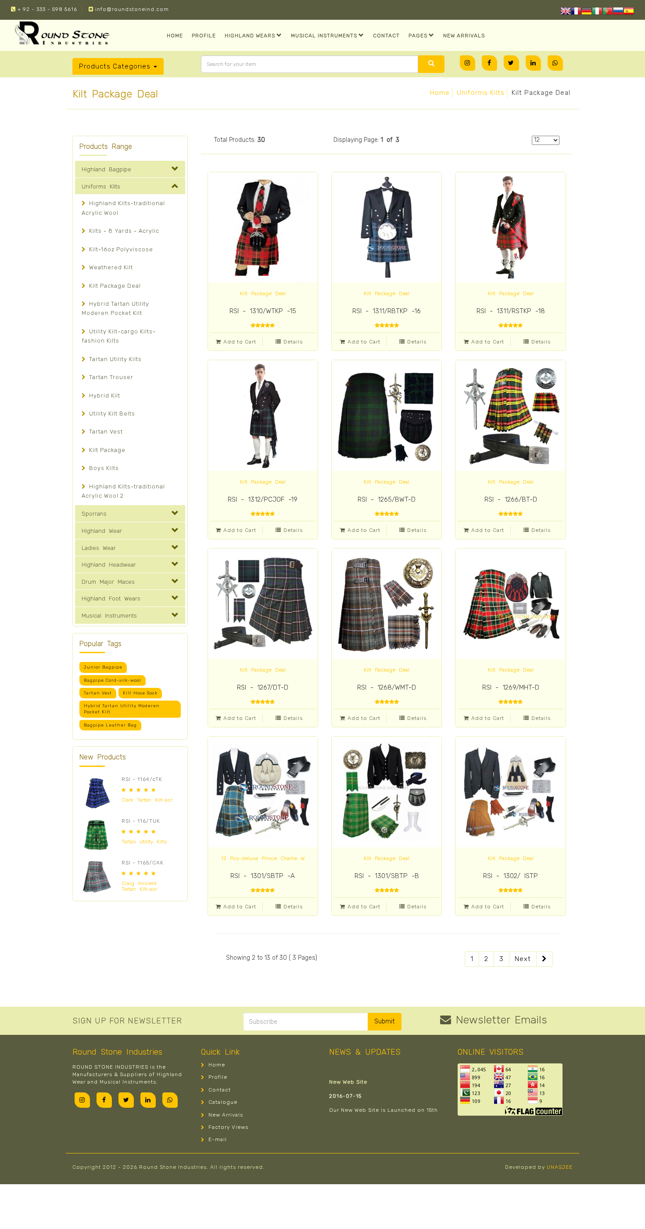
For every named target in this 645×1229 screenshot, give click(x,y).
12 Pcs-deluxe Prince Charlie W (263, 858)
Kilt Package (106, 450)
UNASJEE (560, 1167)
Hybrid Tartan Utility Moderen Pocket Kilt (122, 709)
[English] (565, 12)
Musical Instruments (324, 36)
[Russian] (618, 12)
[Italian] (597, 12)
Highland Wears (250, 36)
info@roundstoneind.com (131, 9)
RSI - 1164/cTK (142, 779)
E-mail (217, 1139)
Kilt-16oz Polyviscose (120, 249)
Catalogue (222, 1102)
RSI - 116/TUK (141, 821)
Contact (386, 36)
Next (523, 959)
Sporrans (94, 513)
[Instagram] (467, 63)
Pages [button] (417, 36)
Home (175, 36)
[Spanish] (629, 12)
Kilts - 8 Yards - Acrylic (123, 231)
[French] (576, 12)
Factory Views (227, 1127)
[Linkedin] (533, 63)
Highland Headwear (109, 564)
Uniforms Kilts (481, 93)
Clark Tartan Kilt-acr (147, 800)
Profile (204, 36)
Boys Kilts (103, 468)
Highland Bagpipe (106, 169)
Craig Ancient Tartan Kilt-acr (139, 886)
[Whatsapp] (555, 63)
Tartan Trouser (110, 377)
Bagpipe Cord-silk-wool (112, 680)
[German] (586, 12)
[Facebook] (489, 63)
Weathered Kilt (110, 267)
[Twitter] (511, 63)
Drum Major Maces (108, 581)
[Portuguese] (607, 12)
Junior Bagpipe (103, 667)
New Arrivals (464, 36)
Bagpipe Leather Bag (110, 725)
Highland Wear (102, 531)
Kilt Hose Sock (140, 693)
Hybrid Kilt (103, 395)
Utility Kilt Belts (111, 413)
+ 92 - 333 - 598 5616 (46, 9)
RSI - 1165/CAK (143, 863)
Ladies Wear (99, 548)
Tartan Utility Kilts (114, 359)
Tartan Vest (105, 431)
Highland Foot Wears (111, 598)
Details (293, 342)
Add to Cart (239, 342)
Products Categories (116, 66)
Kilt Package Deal (114, 285)
